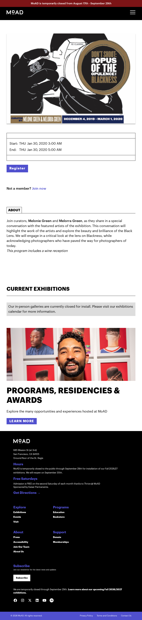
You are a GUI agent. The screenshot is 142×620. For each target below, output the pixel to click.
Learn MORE (21, 421)
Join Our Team (21, 547)
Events (17, 517)
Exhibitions (19, 512)
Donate (57, 537)
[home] (15, 12)
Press (16, 537)
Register (17, 168)
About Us (18, 551)
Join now (39, 188)
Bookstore (59, 517)
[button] (132, 12)
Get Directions (27, 492)
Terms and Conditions (107, 616)
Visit (16, 522)
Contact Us (126, 616)
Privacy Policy (86, 616)
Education (58, 512)
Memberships (61, 542)
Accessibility (20, 542)
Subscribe (22, 578)
